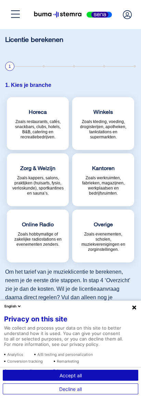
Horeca (28, 276)
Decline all (70, 389)
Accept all (71, 375)
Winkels (28, 296)
